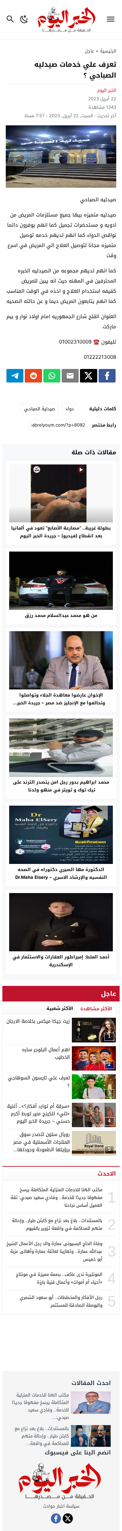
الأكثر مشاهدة (96, 1009)
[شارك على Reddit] (33, 376)
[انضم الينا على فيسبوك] (56, 1518)
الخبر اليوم (106, 90)
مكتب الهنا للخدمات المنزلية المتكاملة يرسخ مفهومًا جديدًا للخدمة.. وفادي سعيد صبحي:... (40, 1406)
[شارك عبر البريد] (70, 376)
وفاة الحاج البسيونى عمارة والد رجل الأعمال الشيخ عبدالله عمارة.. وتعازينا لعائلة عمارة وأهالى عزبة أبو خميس (54, 1251)
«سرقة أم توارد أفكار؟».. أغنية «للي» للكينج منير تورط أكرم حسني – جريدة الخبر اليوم (38, 1114)
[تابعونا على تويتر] (68, 1518)
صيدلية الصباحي (39, 409)
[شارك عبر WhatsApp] (52, 376)
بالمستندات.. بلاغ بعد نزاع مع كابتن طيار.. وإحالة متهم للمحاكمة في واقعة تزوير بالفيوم (57, 1224)
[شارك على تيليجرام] (15, 376)
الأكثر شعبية (59, 1008)
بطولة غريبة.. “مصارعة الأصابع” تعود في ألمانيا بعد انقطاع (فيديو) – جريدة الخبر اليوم (61, 532)
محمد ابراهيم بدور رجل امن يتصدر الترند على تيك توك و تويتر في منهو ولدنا (61, 786)
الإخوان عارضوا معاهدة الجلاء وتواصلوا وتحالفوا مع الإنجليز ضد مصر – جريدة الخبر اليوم (61, 703)
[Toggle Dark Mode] (24, 19)
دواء (70, 409)
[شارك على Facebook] (107, 376)
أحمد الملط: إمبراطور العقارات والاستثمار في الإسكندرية (61, 961)
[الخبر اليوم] (60, 1481)
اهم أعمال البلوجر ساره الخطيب (46, 1053)
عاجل (89, 51)
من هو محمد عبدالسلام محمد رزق (61, 615)
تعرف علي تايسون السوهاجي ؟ (39, 1081)
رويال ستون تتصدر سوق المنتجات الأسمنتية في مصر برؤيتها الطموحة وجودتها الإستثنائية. (41, 1146)
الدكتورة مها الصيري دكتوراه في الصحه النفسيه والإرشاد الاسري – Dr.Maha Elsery (61, 873)
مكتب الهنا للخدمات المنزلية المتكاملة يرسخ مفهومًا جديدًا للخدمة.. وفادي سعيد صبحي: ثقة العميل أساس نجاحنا (56, 1197)
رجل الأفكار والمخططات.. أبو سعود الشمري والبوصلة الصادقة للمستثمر (61, 1301)
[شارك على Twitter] (88, 376)
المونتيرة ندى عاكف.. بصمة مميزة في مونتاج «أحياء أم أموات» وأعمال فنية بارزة (59, 1278)
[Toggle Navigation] (112, 19)
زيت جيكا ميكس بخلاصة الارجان (38, 1021)
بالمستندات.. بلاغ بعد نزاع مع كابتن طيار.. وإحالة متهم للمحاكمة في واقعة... (42, 1436)
